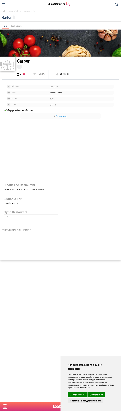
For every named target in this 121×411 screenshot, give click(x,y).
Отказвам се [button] (96, 394)
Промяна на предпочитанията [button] (85, 400)
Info (6, 26)
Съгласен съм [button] (77, 394)
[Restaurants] (59, 4)
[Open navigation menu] (3, 4)
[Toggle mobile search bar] (116, 4)
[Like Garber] (57, 74)
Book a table (16, 26)
